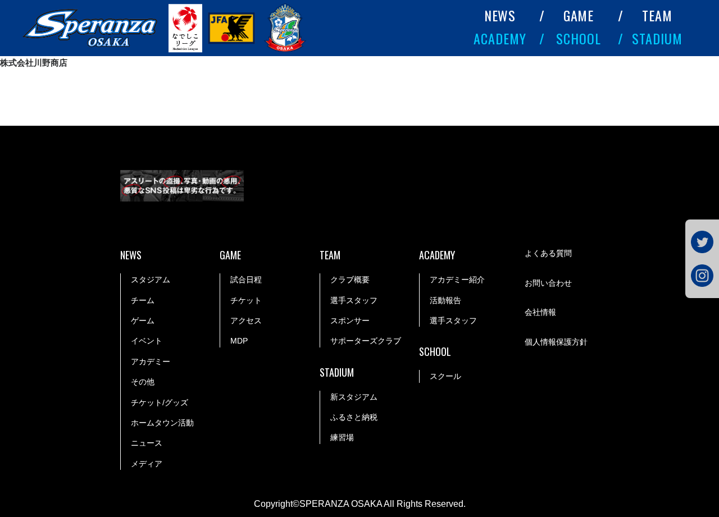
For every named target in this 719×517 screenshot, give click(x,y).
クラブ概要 (350, 279)
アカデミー (150, 361)
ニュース (146, 442)
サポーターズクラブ (365, 340)
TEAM (657, 15)
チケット (246, 300)
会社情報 (540, 312)
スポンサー (350, 320)
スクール (445, 376)
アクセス (246, 320)
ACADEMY (500, 38)
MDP (239, 340)
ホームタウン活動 (162, 422)
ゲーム (142, 320)
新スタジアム (353, 396)
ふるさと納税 (353, 417)
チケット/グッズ (159, 402)
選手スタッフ (353, 300)
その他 (142, 381)
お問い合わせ (548, 282)
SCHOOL (578, 38)
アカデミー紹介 (457, 279)
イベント (146, 340)
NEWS (500, 15)
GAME (578, 15)
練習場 (342, 437)
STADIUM (657, 38)
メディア (146, 463)
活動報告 (445, 300)
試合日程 (246, 279)
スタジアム (150, 279)
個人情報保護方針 (556, 341)
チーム (142, 300)
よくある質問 (548, 253)
